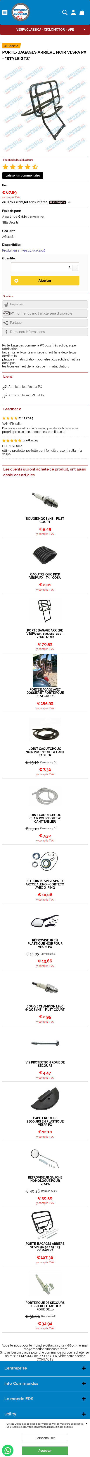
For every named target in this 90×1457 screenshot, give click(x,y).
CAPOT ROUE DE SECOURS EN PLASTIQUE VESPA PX (45, 1121)
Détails (14, 222)
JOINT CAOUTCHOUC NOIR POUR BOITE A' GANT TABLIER (45, 752)
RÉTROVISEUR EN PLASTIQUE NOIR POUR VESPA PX (45, 944)
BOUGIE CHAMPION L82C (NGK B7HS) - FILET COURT (45, 1008)
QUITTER (86, 1423)
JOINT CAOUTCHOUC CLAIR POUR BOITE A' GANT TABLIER (45, 818)
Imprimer (17, 304)
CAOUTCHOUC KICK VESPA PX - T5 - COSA (45, 576)
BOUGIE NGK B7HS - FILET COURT (45, 520)
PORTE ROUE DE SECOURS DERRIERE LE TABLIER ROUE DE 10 (45, 1306)
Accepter (45, 1450)
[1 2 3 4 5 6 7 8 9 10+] (45, 267)
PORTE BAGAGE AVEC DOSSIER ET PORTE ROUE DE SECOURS (45, 693)
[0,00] (82, 12)
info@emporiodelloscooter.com (45, 1349)
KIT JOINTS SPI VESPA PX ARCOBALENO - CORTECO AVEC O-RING (45, 884)
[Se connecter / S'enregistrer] (74, 12)
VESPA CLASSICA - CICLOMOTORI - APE (45, 29)
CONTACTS (45, 1359)
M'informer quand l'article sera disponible (41, 313)
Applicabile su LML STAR (26, 395)
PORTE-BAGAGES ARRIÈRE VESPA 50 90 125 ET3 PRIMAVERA (45, 1247)
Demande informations (27, 332)
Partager (16, 323)
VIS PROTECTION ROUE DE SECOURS (45, 1064)
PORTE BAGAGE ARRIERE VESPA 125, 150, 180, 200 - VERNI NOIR (45, 634)
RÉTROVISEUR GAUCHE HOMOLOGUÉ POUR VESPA (45, 1181)
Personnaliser (45, 1438)
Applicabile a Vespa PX (25, 386)
